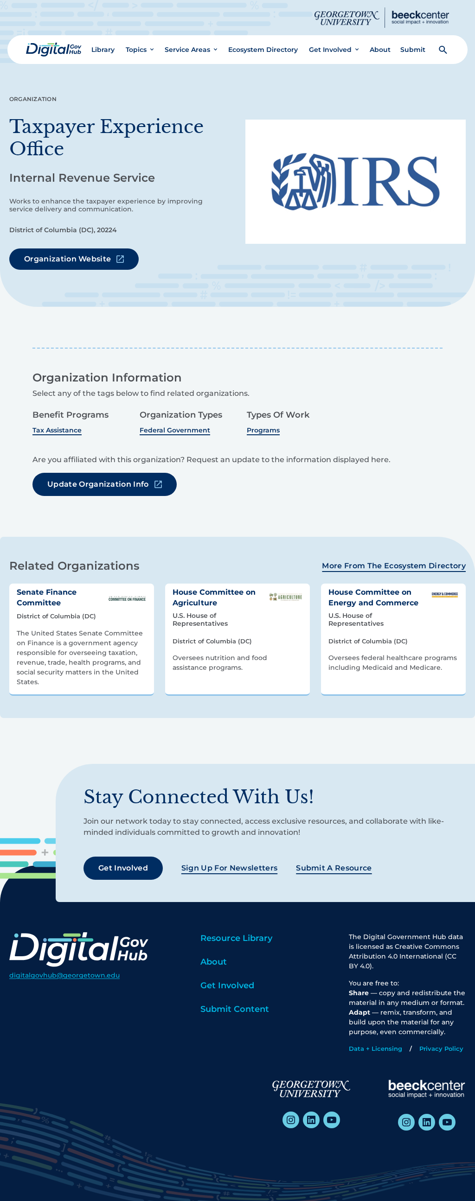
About (380, 49)
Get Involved (330, 49)
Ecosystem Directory (263, 49)
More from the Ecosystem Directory (394, 565)
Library (103, 49)
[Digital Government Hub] (54, 50)
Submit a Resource (334, 868)
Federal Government (175, 430)
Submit (412, 49)
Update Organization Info (98, 484)
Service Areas (187, 49)
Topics (136, 49)
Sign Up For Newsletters (229, 868)
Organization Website (67, 258)
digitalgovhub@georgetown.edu (64, 975)
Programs (263, 430)
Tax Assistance (57, 430)
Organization (33, 98)
